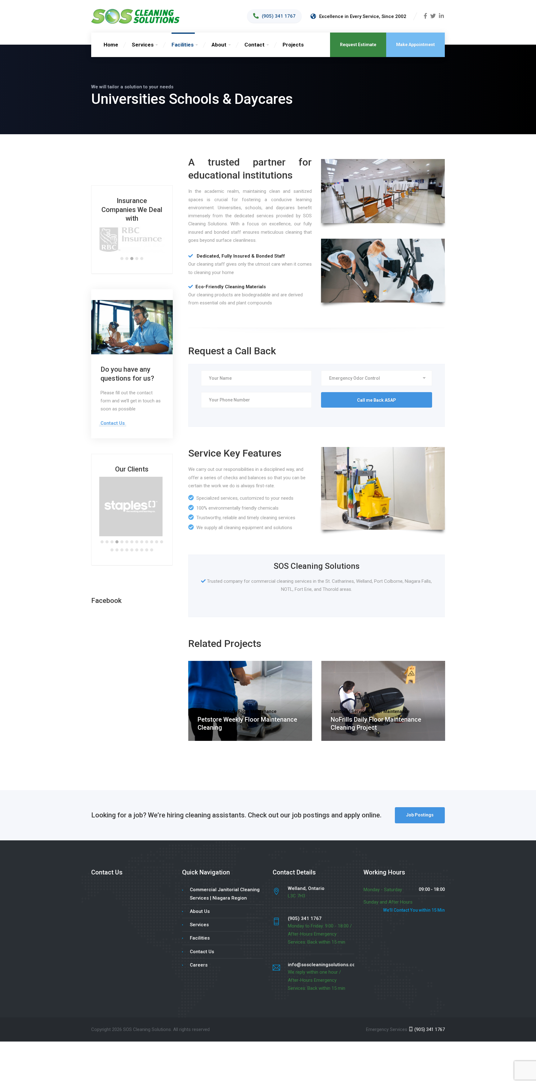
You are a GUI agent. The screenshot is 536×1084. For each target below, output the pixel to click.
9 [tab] (141, 529)
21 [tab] (146, 537)
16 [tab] (121, 537)
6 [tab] (126, 529)
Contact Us (112, 411)
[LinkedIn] (441, 16)
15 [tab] (116, 537)
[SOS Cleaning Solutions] (135, 16)
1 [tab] (121, 246)
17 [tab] (126, 537)
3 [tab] (131, 246)
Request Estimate (358, 44)
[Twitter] (433, 16)
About (219, 45)
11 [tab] (151, 529)
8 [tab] (136, 529)
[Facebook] (425, 16)
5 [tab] (141, 246)
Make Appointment (415, 44)
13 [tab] (161, 529)
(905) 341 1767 (429, 1017)
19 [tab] (136, 537)
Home (111, 45)
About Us (200, 899)
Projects (293, 45)
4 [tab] (136, 246)
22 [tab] (151, 537)
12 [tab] (156, 529)
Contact (254, 45)
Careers (199, 953)
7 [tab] (131, 529)
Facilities (183, 45)
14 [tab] (112, 537)
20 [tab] (141, 537)
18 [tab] (131, 537)
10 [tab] (146, 529)
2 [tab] (126, 246)
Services (143, 45)
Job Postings (420, 802)
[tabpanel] (132, 233)
